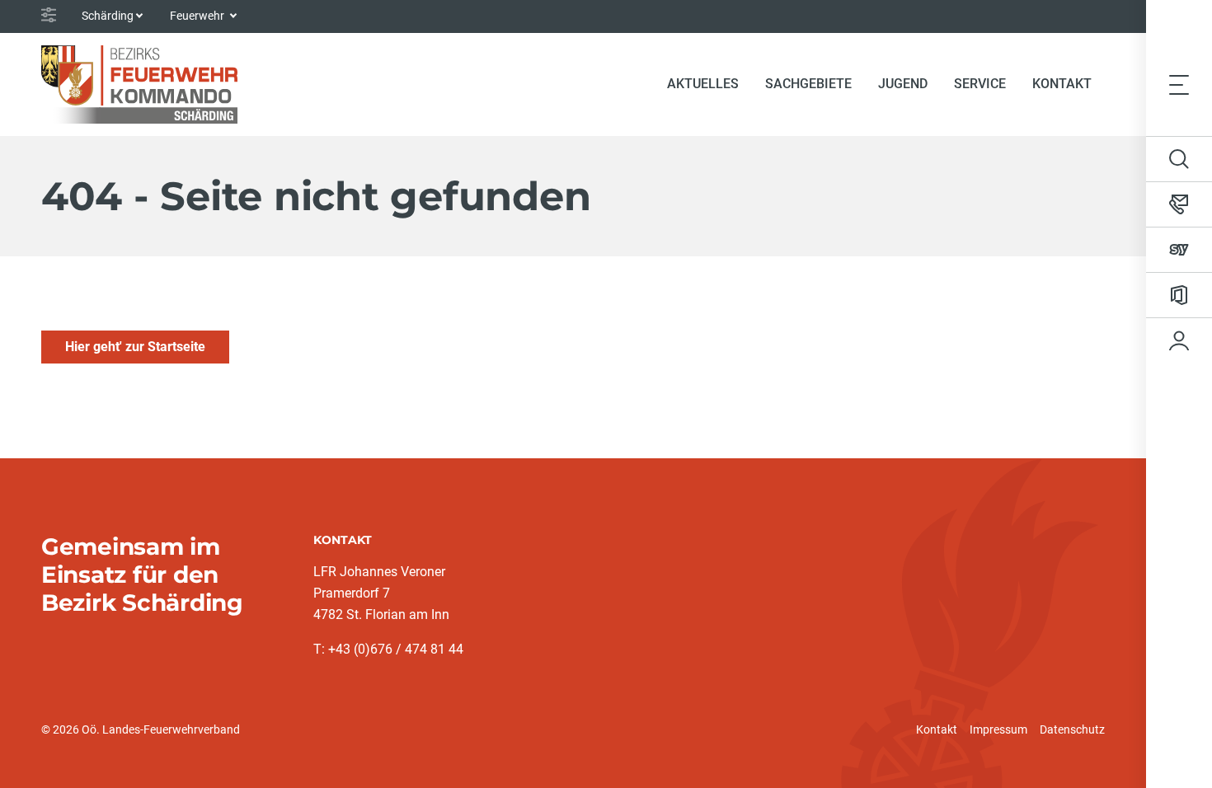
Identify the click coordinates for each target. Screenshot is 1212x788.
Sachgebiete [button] (808, 83)
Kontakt (936, 729)
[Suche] (1179, 159)
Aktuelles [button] (703, 83)
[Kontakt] (1179, 204)
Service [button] (980, 83)
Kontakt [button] (1062, 83)
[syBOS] (1179, 249)
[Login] (1179, 340)
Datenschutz (1072, 729)
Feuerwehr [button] (198, 15)
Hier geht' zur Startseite (135, 346)
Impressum (998, 729)
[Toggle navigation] (1179, 84)
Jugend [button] (903, 83)
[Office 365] (1179, 295)
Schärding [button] (108, 15)
